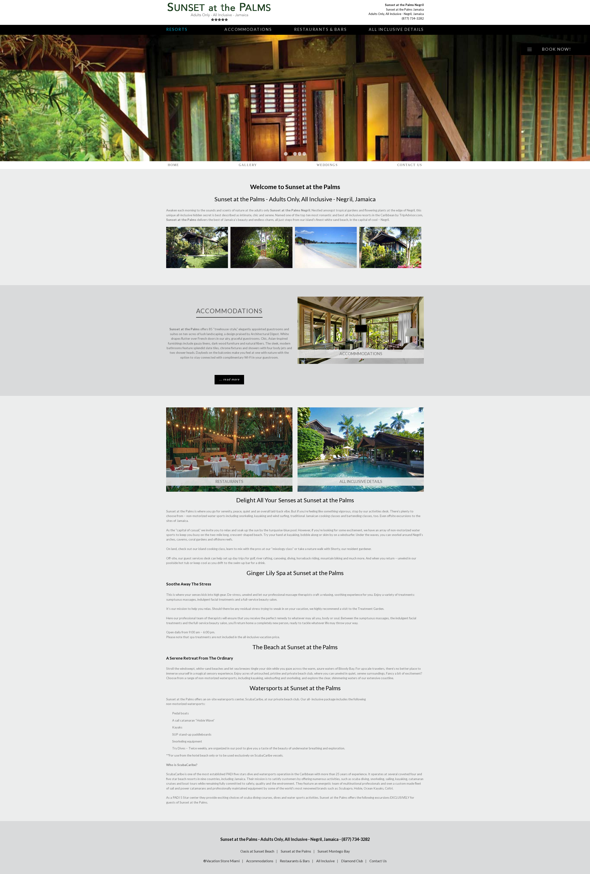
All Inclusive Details (396, 29)
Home (173, 165)
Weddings (327, 165)
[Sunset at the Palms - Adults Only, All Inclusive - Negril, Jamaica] (220, 12)
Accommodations (248, 29)
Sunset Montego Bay (334, 851)
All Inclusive (325, 861)
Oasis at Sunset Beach (257, 851)
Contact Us (409, 165)
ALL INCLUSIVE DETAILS (360, 481)
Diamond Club (352, 861)
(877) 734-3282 (413, 18)
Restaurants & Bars (320, 29)
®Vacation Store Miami (221, 861)
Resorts (177, 29)
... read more (229, 379)
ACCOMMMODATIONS (360, 353)
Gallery (248, 165)
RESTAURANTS (229, 481)
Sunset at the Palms (296, 851)
